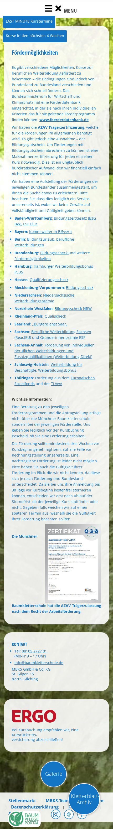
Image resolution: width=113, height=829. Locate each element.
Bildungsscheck (54, 252)
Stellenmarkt (22, 801)
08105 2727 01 (34, 651)
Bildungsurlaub (40, 239)
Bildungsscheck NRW (73, 308)
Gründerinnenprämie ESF (62, 337)
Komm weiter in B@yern (50, 231)
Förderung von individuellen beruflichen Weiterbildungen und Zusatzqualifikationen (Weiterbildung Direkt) (54, 351)
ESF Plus (30, 223)
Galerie (53, 773)
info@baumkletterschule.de (38, 662)
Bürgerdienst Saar (50, 324)
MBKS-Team (58, 801)
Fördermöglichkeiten (32, 258)
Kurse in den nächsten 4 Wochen (35, 35)
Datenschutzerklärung (35, 807)
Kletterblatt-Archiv (85, 799)
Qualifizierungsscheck (49, 279)
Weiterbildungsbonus (57, 370)
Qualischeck (55, 316)
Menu (70, 10)
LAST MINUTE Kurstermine (29, 21)
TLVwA (56, 383)
